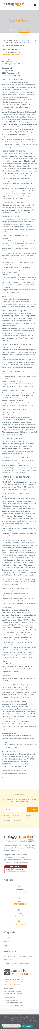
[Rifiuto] (37, 1022)
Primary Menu (35, 4)
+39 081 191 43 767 (19, 892)
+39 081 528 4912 (19, 924)
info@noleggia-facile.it (19, 916)
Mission (7, 942)
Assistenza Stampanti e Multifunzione (17, 963)
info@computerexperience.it (12, 54)
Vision (6, 946)
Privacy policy (27, 1026)
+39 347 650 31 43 (19, 904)
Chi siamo (7, 937)
